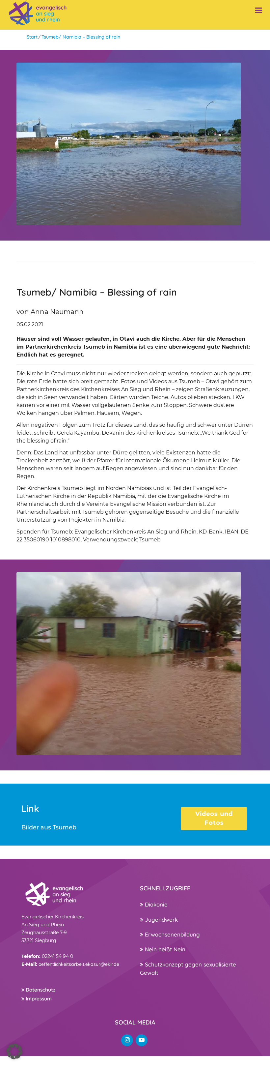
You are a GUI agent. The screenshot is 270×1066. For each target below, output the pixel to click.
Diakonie (155, 904)
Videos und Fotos (214, 818)
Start (32, 37)
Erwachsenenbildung (171, 934)
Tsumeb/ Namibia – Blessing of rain (80, 37)
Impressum (38, 998)
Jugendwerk (160, 919)
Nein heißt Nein (164, 949)
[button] (14, 1051)
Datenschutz (39, 990)
